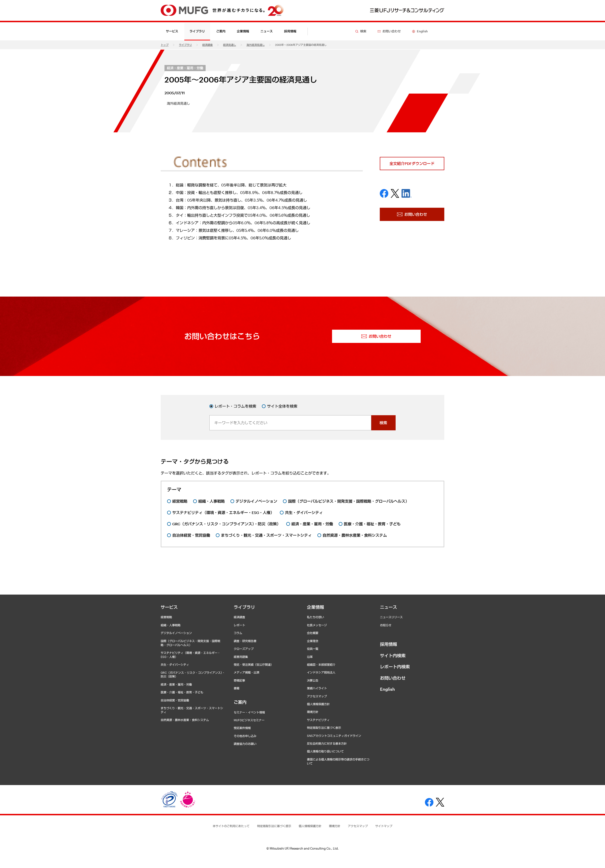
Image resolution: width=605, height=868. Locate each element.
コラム (238, 633)
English (387, 689)
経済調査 (207, 44)
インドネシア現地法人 (321, 672)
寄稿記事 (239, 680)
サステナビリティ (318, 719)
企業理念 (312, 641)
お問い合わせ (393, 678)
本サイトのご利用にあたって (231, 826)
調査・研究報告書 (245, 641)
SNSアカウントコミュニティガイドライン (334, 735)
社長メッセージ (317, 625)
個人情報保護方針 (318, 704)
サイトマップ (383, 826)
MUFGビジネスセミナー (249, 720)
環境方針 (312, 711)
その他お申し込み (245, 736)
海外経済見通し (255, 44)
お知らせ (385, 625)
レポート (239, 625)
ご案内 (240, 702)
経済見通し (229, 44)
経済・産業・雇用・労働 (185, 68)
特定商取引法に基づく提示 (274, 826)
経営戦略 (166, 617)
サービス (169, 607)
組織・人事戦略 (171, 625)
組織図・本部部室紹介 (321, 664)
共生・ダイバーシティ (175, 664)
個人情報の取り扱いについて (325, 751)
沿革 (310, 656)
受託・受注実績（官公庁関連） (253, 664)
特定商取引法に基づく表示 (324, 727)
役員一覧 (312, 648)
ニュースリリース (391, 617)
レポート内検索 (395, 666)
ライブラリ (185, 44)
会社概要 (312, 633)
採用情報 (290, 31)
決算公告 (312, 680)
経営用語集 (241, 656)
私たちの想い (315, 617)
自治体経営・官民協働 (175, 700)
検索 (383, 422)
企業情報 (315, 607)
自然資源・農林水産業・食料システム (185, 719)
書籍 (236, 688)
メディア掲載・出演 (246, 672)
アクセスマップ (317, 696)
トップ (165, 44)
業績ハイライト (317, 688)
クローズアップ (244, 648)
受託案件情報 (242, 728)
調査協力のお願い (245, 743)
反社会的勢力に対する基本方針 (327, 743)
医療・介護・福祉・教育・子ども (182, 692)
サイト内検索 (393, 655)
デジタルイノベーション (176, 633)
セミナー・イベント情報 (249, 712)
